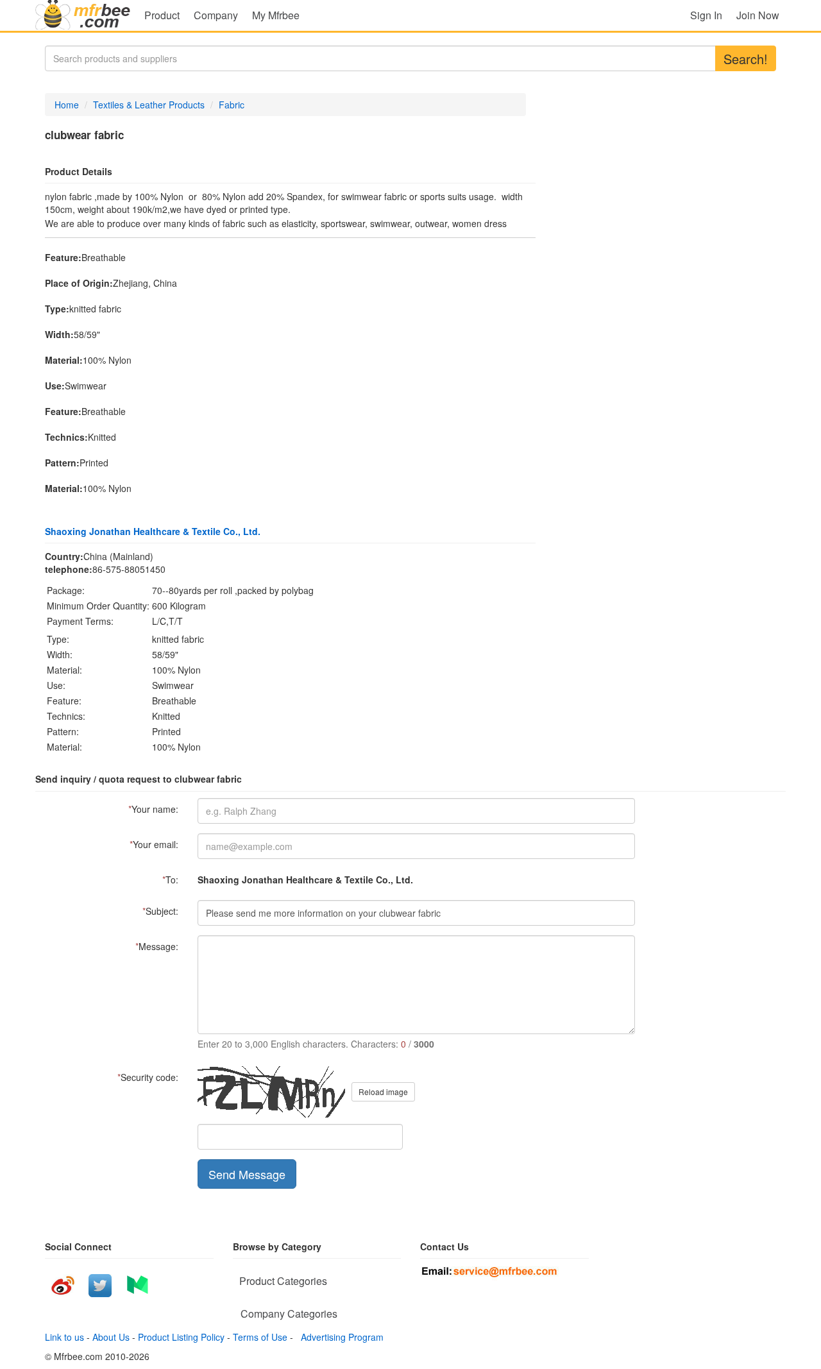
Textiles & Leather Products (149, 104)
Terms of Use (260, 1337)
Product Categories (283, 1280)
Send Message (246, 1174)
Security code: (147, 1077)
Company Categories (289, 1313)
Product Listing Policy (181, 1337)
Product (162, 15)
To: (170, 879)
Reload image (383, 1091)
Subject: (160, 911)
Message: (156, 946)
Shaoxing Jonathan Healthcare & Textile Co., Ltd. (152, 531)
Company (216, 15)
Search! (746, 58)
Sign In (706, 15)
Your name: (153, 809)
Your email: (154, 844)
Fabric (231, 104)
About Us (111, 1337)
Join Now (757, 15)
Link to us (64, 1337)
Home (67, 104)
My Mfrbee (276, 15)
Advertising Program (340, 1337)
